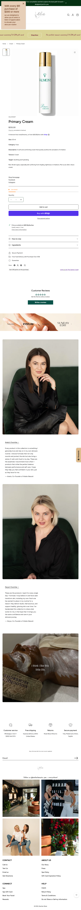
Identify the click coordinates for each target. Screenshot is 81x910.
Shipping (11, 130)
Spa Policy (45, 872)
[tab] (6, 52)
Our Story (45, 865)
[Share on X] (18, 265)
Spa (4, 888)
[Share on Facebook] (15, 265)
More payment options (43, 218)
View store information (19, 229)
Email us (5, 872)
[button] (68, 15)
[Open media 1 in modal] (74, 52)
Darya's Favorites (11, 587)
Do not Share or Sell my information (54, 899)
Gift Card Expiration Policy (51, 876)
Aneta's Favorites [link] (11, 442)
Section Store (43, 906)
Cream (11, 43)
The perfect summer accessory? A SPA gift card (48, 34)
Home (4, 43)
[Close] (23, 3)
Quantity (11, 195)
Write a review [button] (40, 302)
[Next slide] (66, 3)
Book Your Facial (8, 895)
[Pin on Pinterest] (21, 265)
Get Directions (8, 876)
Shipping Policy (30, 741)
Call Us (5, 865)
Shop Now (20, 35)
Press (43, 868)
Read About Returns (50, 738)
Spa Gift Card (7, 892)
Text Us (5, 868)
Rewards (6, 899)
